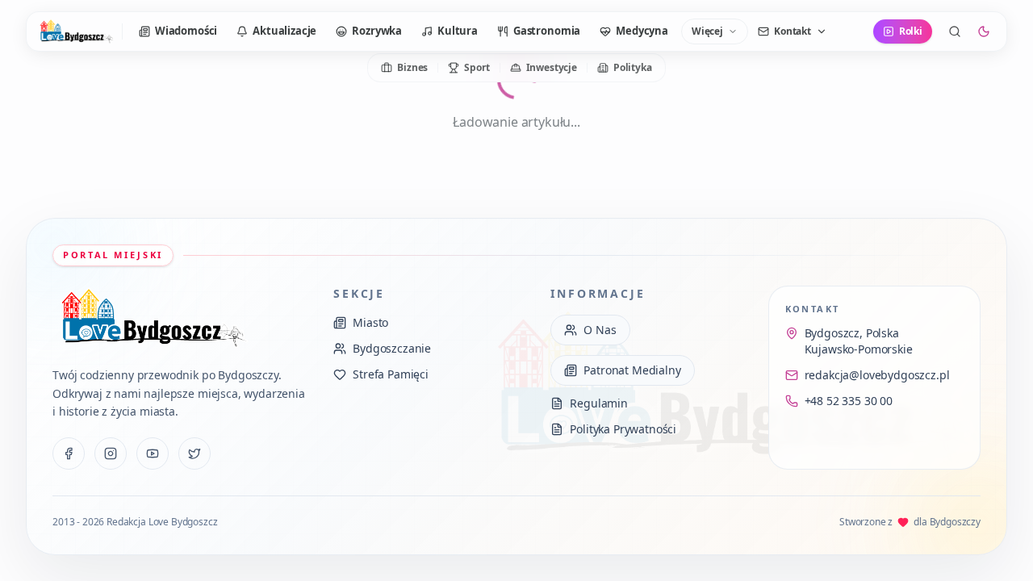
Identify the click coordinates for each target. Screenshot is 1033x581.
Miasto (370, 322)
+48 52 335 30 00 (849, 400)
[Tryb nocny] (984, 31)
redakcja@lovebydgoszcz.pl (877, 374)
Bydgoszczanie (392, 348)
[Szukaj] (955, 31)
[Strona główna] (75, 31)
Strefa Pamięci (391, 374)
